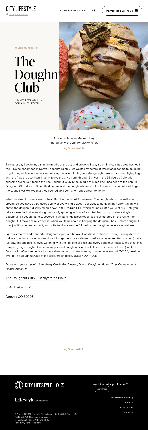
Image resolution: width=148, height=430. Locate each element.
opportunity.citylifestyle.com (27, 422)
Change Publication (18, 14)
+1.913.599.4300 (22, 417)
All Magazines (127, 407)
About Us (129, 402)
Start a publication (73, 10)
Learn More (102, 389)
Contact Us (128, 412)
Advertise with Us (119, 10)
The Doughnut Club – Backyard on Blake (36, 278)
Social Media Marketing (122, 397)
